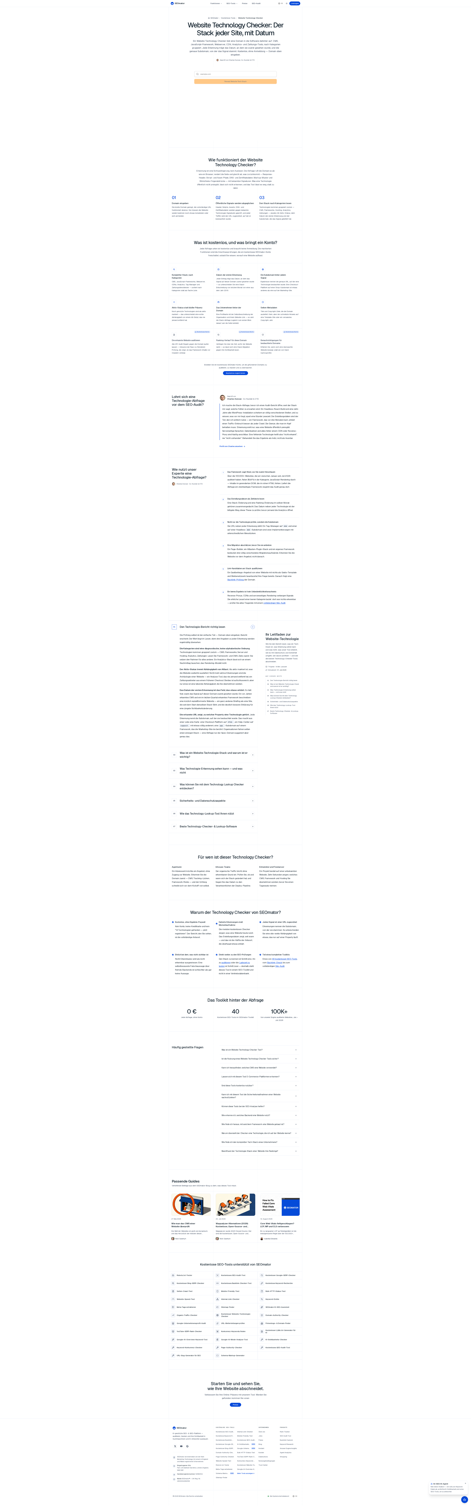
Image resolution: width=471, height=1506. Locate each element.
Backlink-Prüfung (235, 579)
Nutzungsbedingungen (267, 1461)
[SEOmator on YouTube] (181, 1446)
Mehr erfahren (20, 1492)
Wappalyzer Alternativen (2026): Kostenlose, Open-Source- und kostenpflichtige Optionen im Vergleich (235, 1226)
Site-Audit (279, 966)
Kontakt (261, 1448)
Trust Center (263, 1465)
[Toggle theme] (287, 3)
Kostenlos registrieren (235, 373)
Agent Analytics (285, 1453)
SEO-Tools (230, 3)
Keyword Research (286, 1444)
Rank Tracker (285, 1432)
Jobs (260, 1436)
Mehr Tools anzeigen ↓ (245, 1473)
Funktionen (215, 3)
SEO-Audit (256, 3)
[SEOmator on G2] (187, 1446)
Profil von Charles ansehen (231, 446)
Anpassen (10, 1499)
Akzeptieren (41, 1499)
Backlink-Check (274, 962)
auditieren (225, 962)
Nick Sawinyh (180, 1239)
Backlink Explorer (286, 1440)
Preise (244, 3)
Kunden (261, 1453)
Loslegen (295, 3)
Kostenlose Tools (228, 18)
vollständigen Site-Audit (274, 603)
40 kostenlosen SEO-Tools (284, 959)
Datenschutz (263, 1457)
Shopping (283, 1457)
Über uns (262, 1432)
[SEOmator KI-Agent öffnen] (464, 1499)
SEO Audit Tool (285, 1436)
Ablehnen (29, 1499)
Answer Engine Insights (288, 1448)
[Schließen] (465, 1483)
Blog (260, 1444)
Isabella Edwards (270, 1239)
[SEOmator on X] (175, 1446)
